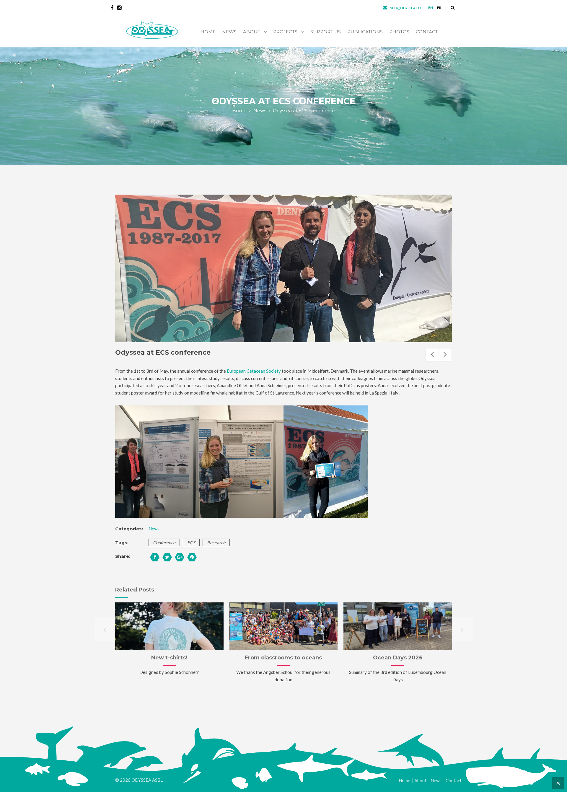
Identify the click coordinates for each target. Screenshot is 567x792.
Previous (432, 354)
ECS (191, 542)
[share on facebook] (154, 557)
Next (445, 354)
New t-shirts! (169, 657)
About (420, 780)
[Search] (452, 8)
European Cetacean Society (254, 371)
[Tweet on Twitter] (167, 557)
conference (164, 542)
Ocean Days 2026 (398, 657)
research (216, 542)
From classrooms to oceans (283, 657)
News (259, 110)
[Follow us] (119, 7)
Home (239, 110)
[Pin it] (192, 557)
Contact (454, 780)
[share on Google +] (179, 557)
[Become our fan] (112, 7)
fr (439, 7)
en (430, 7)
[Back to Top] (557, 782)
